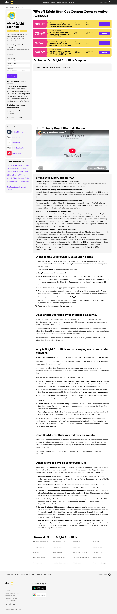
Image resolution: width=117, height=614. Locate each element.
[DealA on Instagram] (10, 604)
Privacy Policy (18, 609)
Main (6, 7)
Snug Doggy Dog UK (39, 557)
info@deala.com (13, 600)
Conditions (10, 68)
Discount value (11, 63)
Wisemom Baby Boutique (40, 542)
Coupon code (11, 58)
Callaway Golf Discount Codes (18, 165)
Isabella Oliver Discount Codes (18, 178)
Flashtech (36, 552)
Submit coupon (12, 76)
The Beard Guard (38, 563)
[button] (65, 24)
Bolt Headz (76, 547)
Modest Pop (76, 542)
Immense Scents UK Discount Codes (18, 182)
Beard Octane (97, 557)
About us (71, 2)
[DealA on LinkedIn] (17, 604)
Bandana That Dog (59, 557)
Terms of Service (9, 609)
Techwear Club (97, 552)
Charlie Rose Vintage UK (80, 552)
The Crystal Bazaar (38, 547)
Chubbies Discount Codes (16, 168)
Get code (104, 24)
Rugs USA (96, 542)
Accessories (23, 31)
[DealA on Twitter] (6, 604)
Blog (33, 574)
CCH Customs (57, 552)
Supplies (10, 31)
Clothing (16, 31)
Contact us (47, 574)
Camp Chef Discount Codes (17, 172)
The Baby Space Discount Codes (16, 188)
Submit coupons (62, 2)
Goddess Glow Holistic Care (61, 563)
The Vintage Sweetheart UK (81, 557)
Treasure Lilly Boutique (99, 563)
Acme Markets (97, 547)
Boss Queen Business (59, 542)
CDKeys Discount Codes (16, 175)
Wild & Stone (77, 563)
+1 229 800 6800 (13, 598)
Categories (46, 2)
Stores (53, 2)
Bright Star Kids (15, 25)
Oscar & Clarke (57, 547)
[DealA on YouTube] (14, 604)
